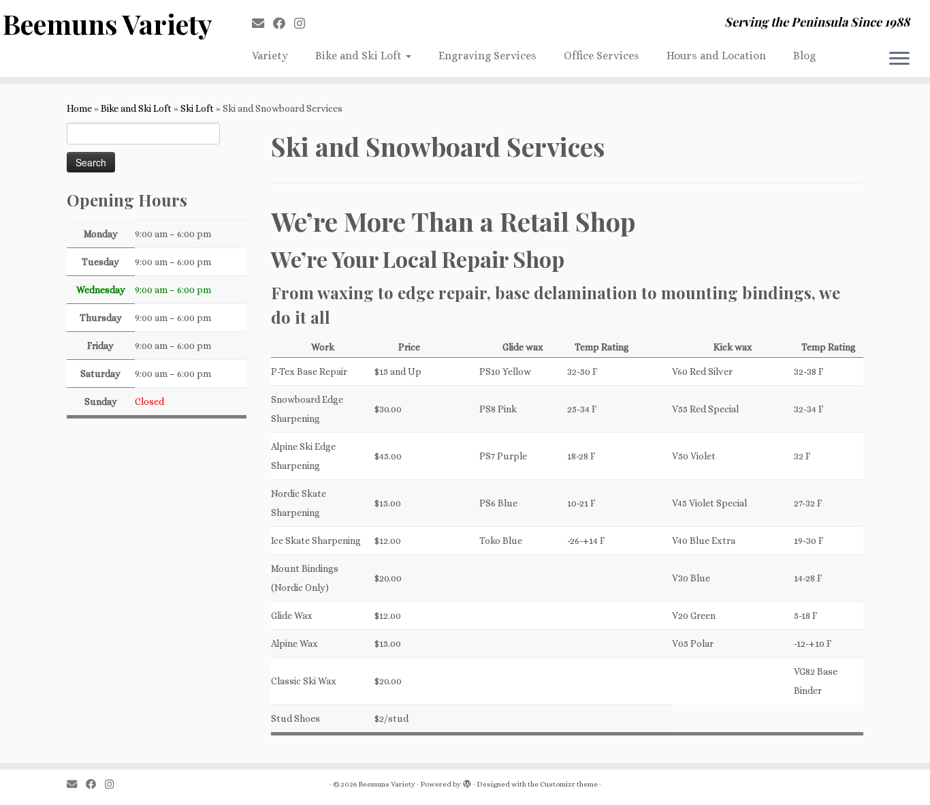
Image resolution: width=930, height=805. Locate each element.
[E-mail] (262, 23)
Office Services (601, 55)
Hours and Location (716, 55)
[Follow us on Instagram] (304, 23)
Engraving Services (487, 55)
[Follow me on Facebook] (283, 23)
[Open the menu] (899, 59)
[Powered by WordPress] (467, 782)
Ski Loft (197, 108)
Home (79, 108)
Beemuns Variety (107, 23)
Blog (804, 55)
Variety (270, 55)
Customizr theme (569, 784)
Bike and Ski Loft (359, 55)
